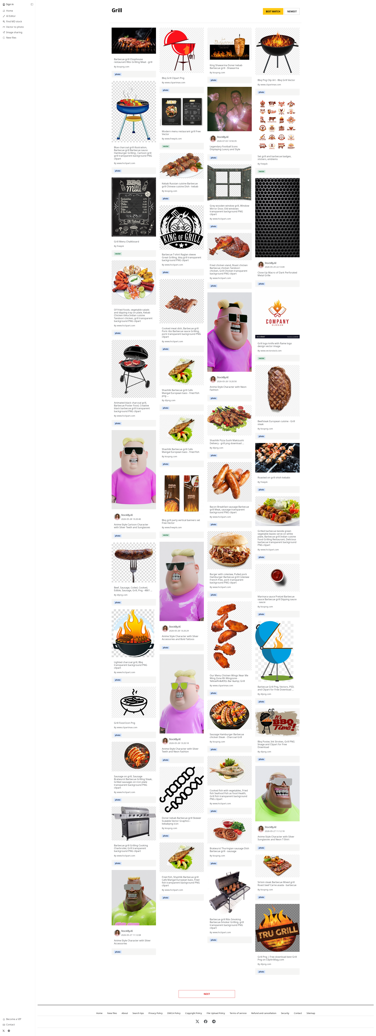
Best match (273, 11)
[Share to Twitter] (142, 51)
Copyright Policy (193, 1013)
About (125, 1013)
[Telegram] (8, 1030)
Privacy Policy (155, 1013)
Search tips (138, 1013)
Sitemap (311, 1013)
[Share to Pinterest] (153, 51)
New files (112, 1013)
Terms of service (238, 1013)
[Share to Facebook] (147, 51)
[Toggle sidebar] (32, 4)
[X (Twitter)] (3, 1030)
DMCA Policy (174, 1013)
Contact (298, 1013)
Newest (292, 11)
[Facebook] (206, 1021)
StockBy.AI (222, 137)
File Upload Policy (216, 1013)
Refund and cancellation (263, 1013)
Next (207, 994)
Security (285, 1013)
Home (99, 1013)
